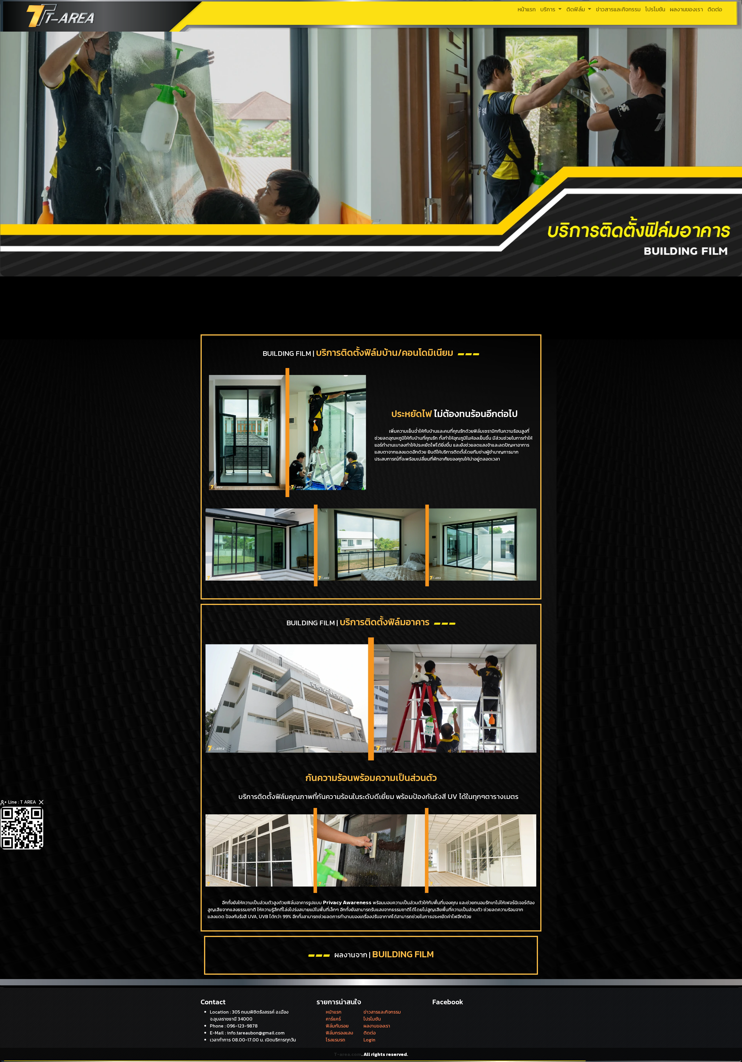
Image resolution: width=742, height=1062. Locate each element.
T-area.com (347, 1054)
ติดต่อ (369, 1032)
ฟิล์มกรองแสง (339, 1032)
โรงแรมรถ (335, 1039)
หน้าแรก (333, 1011)
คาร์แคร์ (333, 1018)
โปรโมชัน (372, 1018)
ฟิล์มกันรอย (337, 1025)
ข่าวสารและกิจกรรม (382, 1011)
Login (369, 1039)
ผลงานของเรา (376, 1025)
